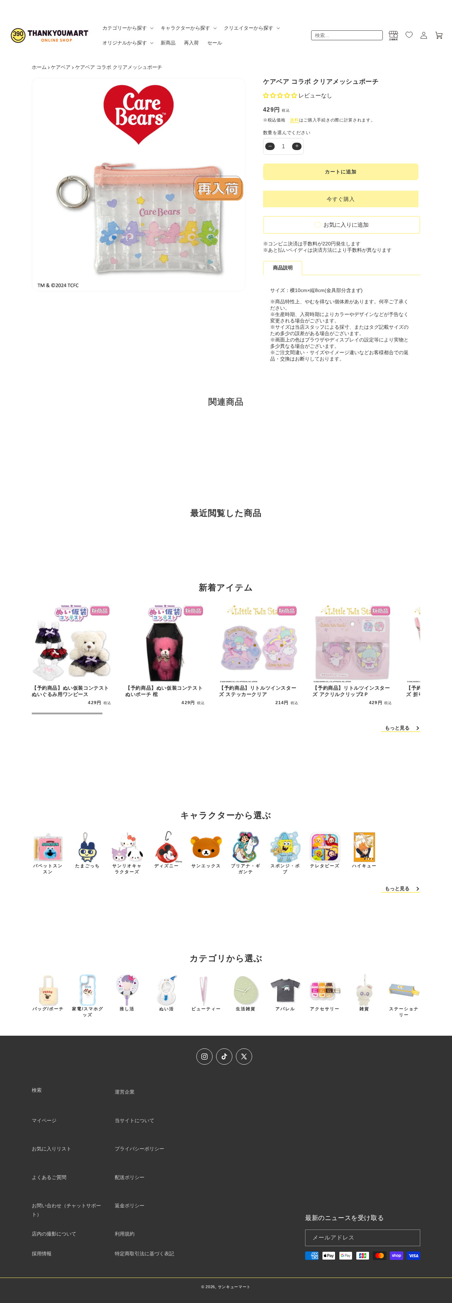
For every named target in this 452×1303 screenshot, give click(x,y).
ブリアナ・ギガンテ (246, 868)
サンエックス (206, 865)
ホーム (39, 67)
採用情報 (42, 1253)
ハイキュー (364, 865)
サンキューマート (234, 1287)
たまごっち (87, 865)
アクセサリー (325, 1008)
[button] (127, 27)
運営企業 (125, 1092)
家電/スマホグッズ (87, 1011)
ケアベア (61, 67)
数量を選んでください (286, 132)
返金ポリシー (129, 1205)
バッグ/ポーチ (48, 1008)
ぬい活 (166, 1008)
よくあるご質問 (49, 1177)
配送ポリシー (129, 1177)
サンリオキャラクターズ (127, 868)
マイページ (44, 1120)
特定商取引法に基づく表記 (144, 1253)
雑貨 (364, 1008)
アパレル (285, 1008)
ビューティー (206, 1008)
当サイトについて (134, 1120)
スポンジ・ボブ (285, 868)
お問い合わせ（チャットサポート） (66, 1210)
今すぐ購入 (341, 199)
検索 (37, 1090)
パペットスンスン (48, 868)
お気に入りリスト (51, 1149)
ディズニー (166, 865)
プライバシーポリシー (139, 1149)
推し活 (127, 1008)
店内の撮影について (54, 1234)
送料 (294, 120)
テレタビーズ (325, 865)
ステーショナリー (404, 1011)
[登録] (412, 1238)
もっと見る (397, 728)
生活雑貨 (246, 1008)
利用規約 (125, 1234)
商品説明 (283, 267)
